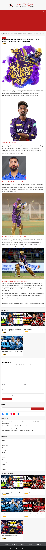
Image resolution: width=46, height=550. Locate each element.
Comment (4, 368)
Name (3, 384)
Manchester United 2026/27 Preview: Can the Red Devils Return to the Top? (17, 430)
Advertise (30, 544)
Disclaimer (22, 544)
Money (3, 454)
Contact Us (14, 544)
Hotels (3, 452)
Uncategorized (5, 466)
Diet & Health (5, 445)
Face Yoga (4, 450)
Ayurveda (4, 440)
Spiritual (4, 457)
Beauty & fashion (5, 442)
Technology (4, 462)
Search (3, 404)
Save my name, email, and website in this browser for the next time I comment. (20, 395)
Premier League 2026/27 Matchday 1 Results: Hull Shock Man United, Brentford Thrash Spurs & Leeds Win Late (11, 329)
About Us (7, 544)
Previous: (12, 303)
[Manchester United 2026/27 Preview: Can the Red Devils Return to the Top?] (34, 505)
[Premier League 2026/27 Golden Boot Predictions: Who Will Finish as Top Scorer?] (12, 527)
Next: (34, 303)
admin (5, 43)
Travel (3, 464)
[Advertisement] (23, 22)
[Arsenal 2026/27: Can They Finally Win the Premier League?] (34, 319)
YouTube (4, 469)
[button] (2, 11)
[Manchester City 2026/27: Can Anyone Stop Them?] (12, 343)
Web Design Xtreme (33, 548)
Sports (4, 37)
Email (25, 384)
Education (4, 447)
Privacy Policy (38, 544)
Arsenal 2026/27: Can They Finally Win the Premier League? (33, 328)
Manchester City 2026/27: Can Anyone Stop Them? (12, 352)
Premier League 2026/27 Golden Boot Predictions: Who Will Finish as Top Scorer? (19, 432)
